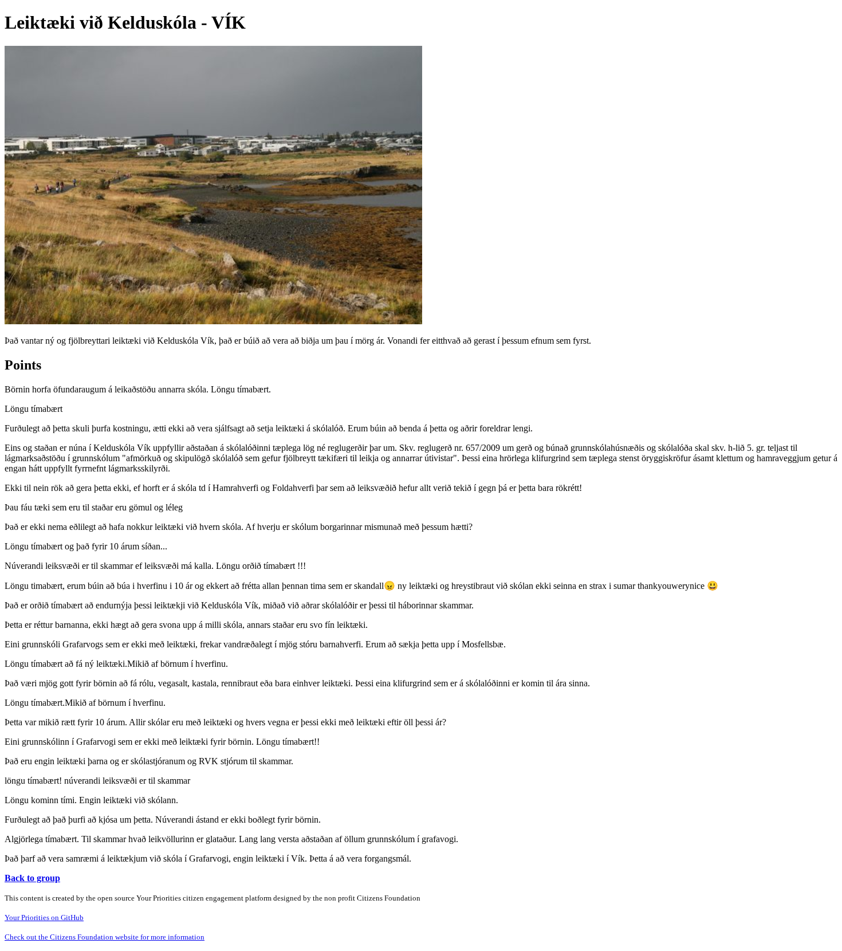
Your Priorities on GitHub (44, 917)
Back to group (32, 878)
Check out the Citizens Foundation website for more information (104, 937)
